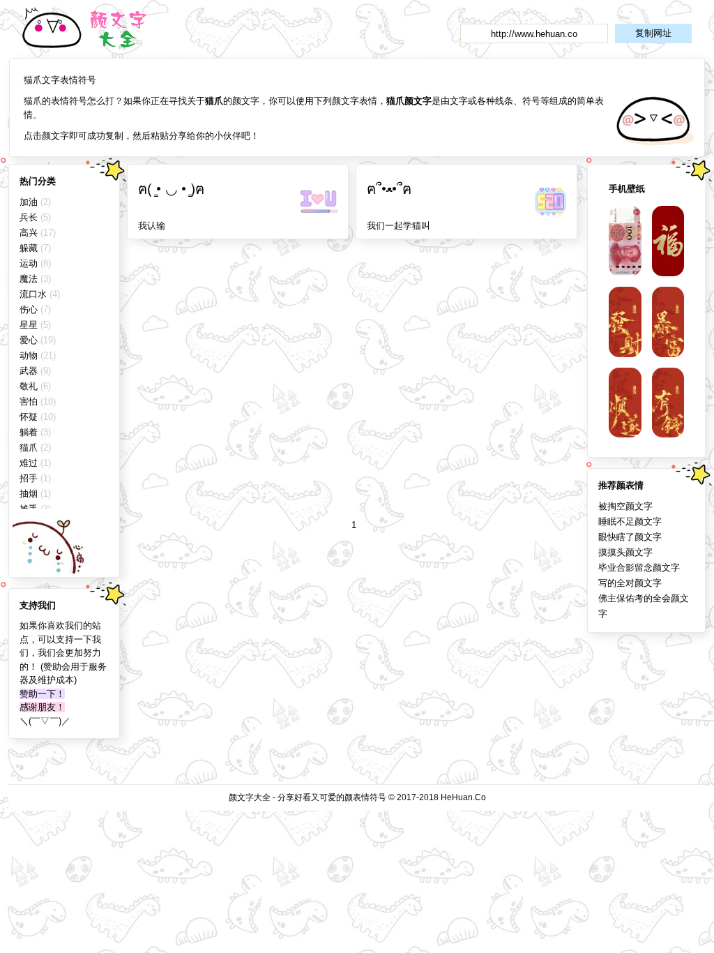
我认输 (151, 225)
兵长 (29, 217)
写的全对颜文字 (630, 583)
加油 (29, 202)
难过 (29, 463)
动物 (29, 355)
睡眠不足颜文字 (630, 521)
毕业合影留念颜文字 (639, 567)
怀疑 (29, 417)
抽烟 (29, 493)
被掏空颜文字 (625, 506)
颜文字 (92, 29)
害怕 (29, 401)
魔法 (29, 278)
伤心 (29, 309)
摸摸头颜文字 (625, 552)
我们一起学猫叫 (398, 225)
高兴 (29, 232)
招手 (29, 478)
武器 (29, 371)
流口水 (33, 294)
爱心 (29, 340)
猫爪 (29, 447)
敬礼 (29, 386)
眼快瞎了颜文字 (630, 537)
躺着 (29, 432)
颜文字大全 (250, 797)
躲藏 (29, 248)
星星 (29, 325)
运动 (29, 263)
